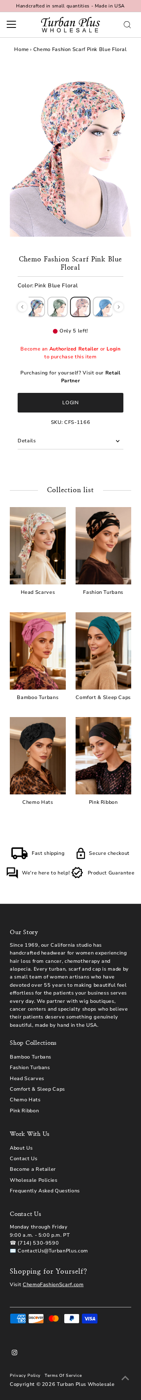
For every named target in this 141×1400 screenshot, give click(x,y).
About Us (21, 1148)
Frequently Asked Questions (45, 1190)
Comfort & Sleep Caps (37, 1089)
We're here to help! (46, 872)
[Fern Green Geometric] (57, 307)
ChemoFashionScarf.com (53, 1284)
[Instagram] (14, 1353)
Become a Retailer (33, 1169)
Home (21, 49)
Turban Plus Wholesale (85, 1384)
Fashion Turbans (30, 1067)
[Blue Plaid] (35, 307)
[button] (22, 307)
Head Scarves (27, 1078)
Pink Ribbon (24, 1110)
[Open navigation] (11, 25)
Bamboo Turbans (30, 1056)
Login (113, 348)
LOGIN (70, 402)
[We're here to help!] (12, 877)
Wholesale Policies (33, 1180)
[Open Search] (127, 24)
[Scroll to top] (125, 1378)
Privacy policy (25, 1375)
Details (27, 440)
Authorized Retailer (74, 348)
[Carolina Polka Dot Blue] (103, 307)
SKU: (57, 422)
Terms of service (63, 1375)
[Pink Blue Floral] (80, 307)
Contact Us (23, 1158)
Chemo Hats (25, 1099)
